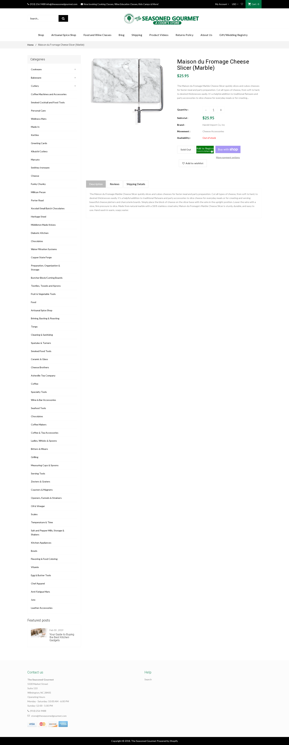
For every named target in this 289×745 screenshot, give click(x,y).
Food (33, 302)
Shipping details (136, 184)
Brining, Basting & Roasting (45, 318)
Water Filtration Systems (44, 249)
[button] (205, 149)
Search (148, 679)
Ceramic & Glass (39, 359)
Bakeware (36, 77)
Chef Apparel (38, 583)
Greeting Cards (39, 143)
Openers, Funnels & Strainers (46, 497)
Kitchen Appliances (41, 542)
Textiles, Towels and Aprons (46, 285)
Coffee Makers (38, 424)
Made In (35, 126)
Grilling (34, 457)
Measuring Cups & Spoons (45, 465)
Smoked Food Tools (41, 351)
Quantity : (182, 109)
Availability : (184, 137)
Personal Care (38, 110)
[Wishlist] (242, 4)
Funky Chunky (38, 184)
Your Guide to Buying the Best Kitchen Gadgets (62, 637)
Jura (33, 599)
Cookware (36, 69)
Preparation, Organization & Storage (45, 267)
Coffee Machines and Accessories (49, 94)
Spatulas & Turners (41, 342)
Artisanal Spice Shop (41, 310)
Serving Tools (38, 473)
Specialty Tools (39, 391)
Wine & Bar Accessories (43, 399)
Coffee (34, 383)
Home (30, 44)
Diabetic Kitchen (40, 233)
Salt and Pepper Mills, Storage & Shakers (47, 532)
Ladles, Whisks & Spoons (44, 440)
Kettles (35, 135)
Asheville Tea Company (43, 375)
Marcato (35, 159)
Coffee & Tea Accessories (44, 432)
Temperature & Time (42, 522)
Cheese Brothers (40, 367)
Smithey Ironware (40, 167)
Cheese (35, 175)
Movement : (183, 131)
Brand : (181, 124)
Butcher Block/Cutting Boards (47, 277)
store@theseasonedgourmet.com (49, 715)
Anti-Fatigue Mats (40, 591)
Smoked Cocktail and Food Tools (48, 102)
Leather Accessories (42, 607)
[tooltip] (211, 151)
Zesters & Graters (40, 481)
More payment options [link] (228, 157)
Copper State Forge (41, 257)
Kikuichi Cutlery (39, 151)
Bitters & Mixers (39, 448)
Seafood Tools (38, 408)
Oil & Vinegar (38, 506)
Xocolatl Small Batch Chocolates (48, 208)
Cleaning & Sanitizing (42, 334)
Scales (34, 514)
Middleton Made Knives (43, 224)
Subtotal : (182, 118)
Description (96, 184)
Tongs (34, 326)
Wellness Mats (38, 118)
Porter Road (37, 200)
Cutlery (35, 85)
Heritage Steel (38, 216)
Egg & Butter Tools (41, 575)
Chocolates (37, 241)
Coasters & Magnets (42, 489)
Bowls (34, 550)
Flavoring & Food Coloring (44, 558)
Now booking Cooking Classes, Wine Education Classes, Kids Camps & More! (121, 4)
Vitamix (35, 567)
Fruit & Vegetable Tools (43, 294)
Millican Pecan (38, 192)
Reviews (114, 184)
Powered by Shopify (167, 740)
